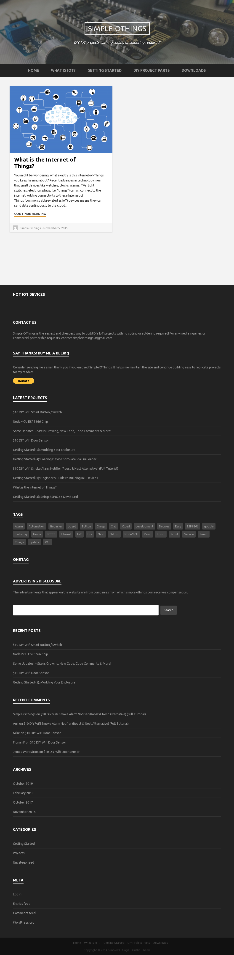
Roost (161, 534)
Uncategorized (23, 862)
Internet (66, 534)
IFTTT (51, 534)
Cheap (101, 526)
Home (33, 70)
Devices (164, 526)
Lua (90, 534)
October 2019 (23, 783)
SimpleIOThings (117, 28)
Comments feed (24, 913)
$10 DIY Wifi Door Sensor (31, 440)
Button (86, 526)
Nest (101, 534)
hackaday (21, 534)
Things (19, 542)
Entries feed (21, 904)
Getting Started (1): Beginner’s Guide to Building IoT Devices (55, 478)
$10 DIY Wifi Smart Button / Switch (37, 412)
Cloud (126, 526)
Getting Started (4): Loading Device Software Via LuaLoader (54, 459)
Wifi (47, 542)
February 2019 (23, 793)
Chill (113, 526)
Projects (19, 853)
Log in (17, 894)
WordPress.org (23, 922)
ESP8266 (192, 526)
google (209, 526)
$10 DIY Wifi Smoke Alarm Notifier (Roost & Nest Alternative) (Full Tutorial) (65, 468)
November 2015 (24, 812)
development (144, 526)
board (72, 526)
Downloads (194, 70)
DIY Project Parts (151, 70)
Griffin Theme (141, 950)
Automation (37, 526)
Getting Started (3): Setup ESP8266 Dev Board (45, 497)
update (34, 542)
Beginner (56, 526)
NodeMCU (131, 534)
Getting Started (105, 70)
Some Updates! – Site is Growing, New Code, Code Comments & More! (62, 431)
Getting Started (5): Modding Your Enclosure (44, 450)
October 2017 (23, 802)
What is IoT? (63, 70)
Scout (174, 534)
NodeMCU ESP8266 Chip (30, 421)
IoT (79, 534)
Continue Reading (30, 214)
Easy (178, 526)
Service (189, 534)
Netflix (114, 534)
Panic (147, 534)
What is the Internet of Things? (35, 487)
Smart (203, 534)
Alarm (19, 526)
